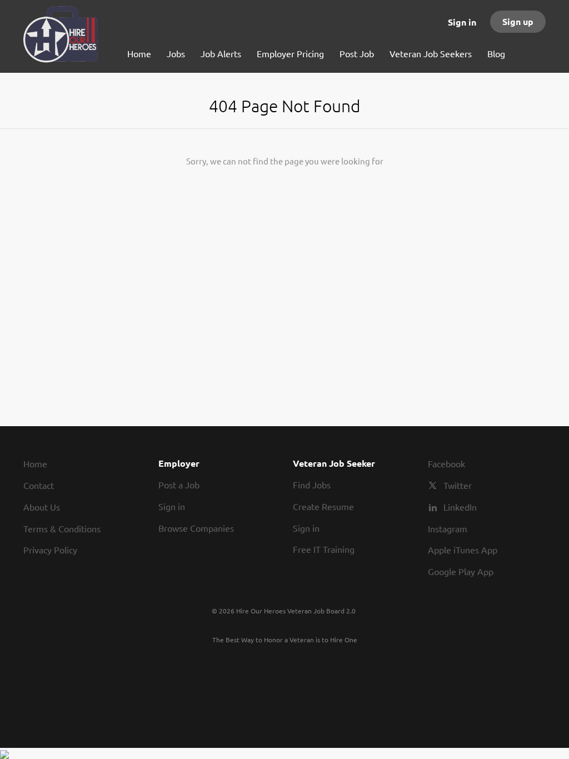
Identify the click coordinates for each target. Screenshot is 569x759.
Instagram (447, 528)
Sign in (462, 22)
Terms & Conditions (62, 528)
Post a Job (178, 484)
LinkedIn (460, 506)
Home (35, 463)
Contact (38, 485)
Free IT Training (324, 549)
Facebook (446, 463)
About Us (41, 506)
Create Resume (323, 506)
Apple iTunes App (462, 549)
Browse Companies (196, 527)
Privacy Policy (50, 549)
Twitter (457, 485)
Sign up (517, 21)
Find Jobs (312, 484)
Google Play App (460, 571)
